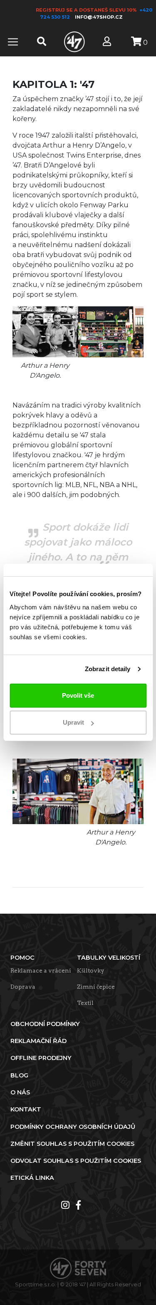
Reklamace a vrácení (40, 970)
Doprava (22, 986)
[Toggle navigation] (13, 42)
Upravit (73, 722)
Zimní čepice (96, 986)
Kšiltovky (90, 970)
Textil (85, 1002)
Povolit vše (78, 695)
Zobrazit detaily (108, 668)
